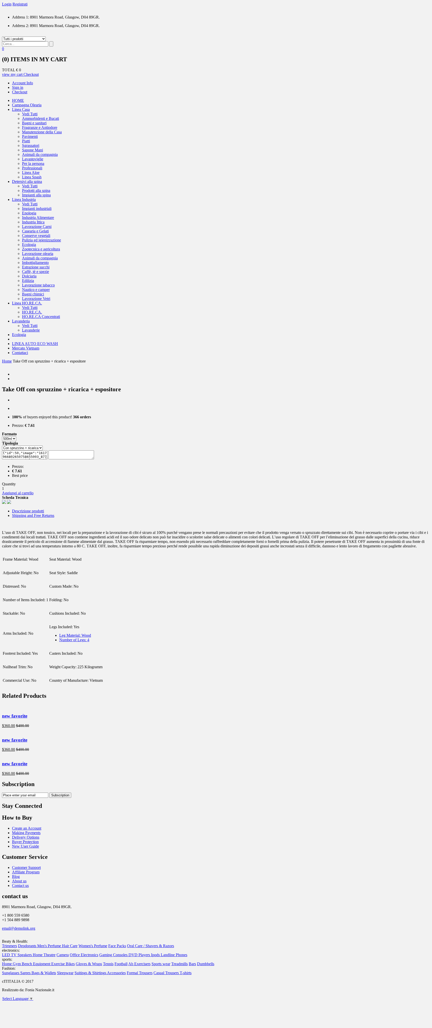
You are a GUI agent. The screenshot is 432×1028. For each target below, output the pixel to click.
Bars (192, 964)
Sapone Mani (32, 150)
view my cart (13, 74)
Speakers (25, 955)
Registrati (20, 4)
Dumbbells (205, 964)
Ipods (156, 955)
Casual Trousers (167, 973)
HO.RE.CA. (32, 312)
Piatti (26, 141)
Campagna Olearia (27, 105)
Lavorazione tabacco (38, 285)
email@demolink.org (18, 928)
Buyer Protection (25, 842)
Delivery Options (25, 837)
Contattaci (20, 353)
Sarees (26, 973)
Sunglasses (11, 973)
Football (121, 964)
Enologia (29, 213)
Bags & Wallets (44, 973)
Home (7, 361)
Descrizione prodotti (28, 511)
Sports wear (161, 964)
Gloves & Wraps (89, 964)
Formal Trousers (139, 973)
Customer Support (26, 867)
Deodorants (27, 946)
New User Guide (25, 846)
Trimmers (9, 946)
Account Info (22, 83)
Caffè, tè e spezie (35, 271)
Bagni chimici (33, 294)
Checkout (31, 74)
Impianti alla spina (36, 195)
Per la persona (33, 163)
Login (7, 4)
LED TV (10, 955)
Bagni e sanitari (34, 123)
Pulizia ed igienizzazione (41, 240)
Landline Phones (174, 955)
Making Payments (26, 833)
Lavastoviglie (32, 159)
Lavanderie (31, 330)
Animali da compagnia (40, 154)
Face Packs (117, 946)
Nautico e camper (36, 289)
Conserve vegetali (36, 235)
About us (19, 881)
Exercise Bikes (63, 964)
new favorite (14, 716)
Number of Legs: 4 (74, 640)
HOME (18, 100)
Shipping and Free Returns (33, 515)
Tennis (108, 964)
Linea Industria (24, 199)
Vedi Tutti (30, 114)
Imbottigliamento (35, 262)
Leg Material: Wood (75, 635)
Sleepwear (65, 973)
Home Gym (12, 964)
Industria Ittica (33, 222)
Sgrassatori (30, 145)
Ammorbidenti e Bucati (40, 118)
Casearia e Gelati (35, 231)
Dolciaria (29, 276)
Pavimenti (30, 136)
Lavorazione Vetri (36, 298)
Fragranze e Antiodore (39, 127)
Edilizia (28, 280)
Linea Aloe (31, 172)
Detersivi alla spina (27, 181)
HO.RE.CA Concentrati (41, 316)
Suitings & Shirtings (90, 973)
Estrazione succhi (36, 267)
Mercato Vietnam (25, 348)
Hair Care (70, 946)
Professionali (32, 168)
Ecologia (29, 244)
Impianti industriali (37, 208)
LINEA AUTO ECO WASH (35, 343)
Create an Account (26, 828)
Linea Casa (21, 109)
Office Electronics (84, 955)
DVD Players (139, 955)
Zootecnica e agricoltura (41, 249)
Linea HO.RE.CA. (27, 303)
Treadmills (179, 964)
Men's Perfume (49, 946)
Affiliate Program (26, 872)
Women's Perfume (92, 946)
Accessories (116, 973)
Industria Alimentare (38, 217)
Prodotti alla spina (36, 190)
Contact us (20, 885)
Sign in (17, 87)
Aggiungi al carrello (18, 493)
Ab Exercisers (139, 964)
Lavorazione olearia (37, 253)
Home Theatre (44, 955)
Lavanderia (21, 321)
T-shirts (186, 973)
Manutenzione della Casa (42, 132)
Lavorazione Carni (37, 226)
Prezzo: (18, 425)
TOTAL (8, 70)
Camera (62, 955)
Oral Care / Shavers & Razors (150, 946)
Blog (16, 876)
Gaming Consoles (113, 955)
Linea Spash (32, 177)
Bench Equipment (36, 964)
